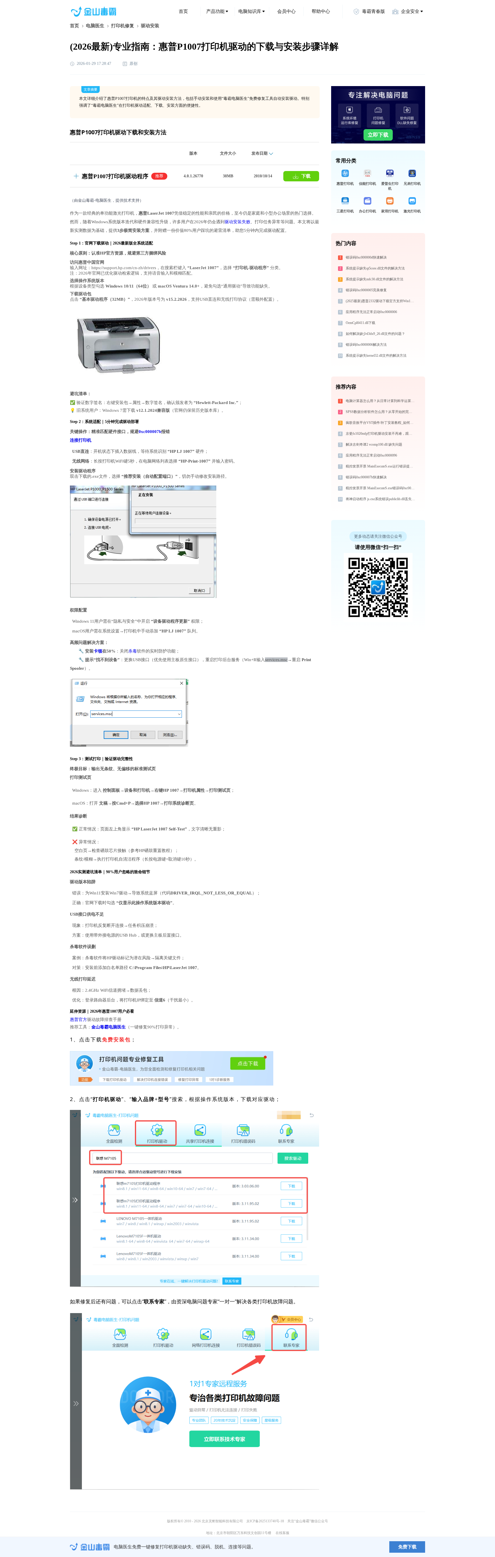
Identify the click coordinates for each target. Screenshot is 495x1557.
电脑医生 (95, 25)
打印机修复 (122, 25)
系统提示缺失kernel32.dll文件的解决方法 (376, 356)
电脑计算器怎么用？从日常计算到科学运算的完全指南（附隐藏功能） (381, 401)
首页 (183, 11)
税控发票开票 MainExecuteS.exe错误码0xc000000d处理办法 (381, 488)
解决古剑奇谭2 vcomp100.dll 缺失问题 (374, 444)
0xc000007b (150, 431)
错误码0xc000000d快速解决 (366, 257)
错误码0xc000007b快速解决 (366, 477)
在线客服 (282, 1533)
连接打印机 (80, 440)
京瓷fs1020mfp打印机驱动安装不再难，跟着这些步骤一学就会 (381, 434)
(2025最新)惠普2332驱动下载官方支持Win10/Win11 (381, 301)
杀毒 (132, 651)
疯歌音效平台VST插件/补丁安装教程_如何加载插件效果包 (381, 423)
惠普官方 (78, 1019)
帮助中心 (321, 11)
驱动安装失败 (237, 222)
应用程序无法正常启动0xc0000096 (371, 455)
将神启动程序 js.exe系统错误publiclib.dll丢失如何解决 (381, 499)
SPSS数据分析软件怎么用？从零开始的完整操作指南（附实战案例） (381, 412)
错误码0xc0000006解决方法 (366, 345)
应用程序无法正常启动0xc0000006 (371, 312)
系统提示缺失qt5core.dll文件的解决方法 (375, 268)
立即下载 (378, 135)
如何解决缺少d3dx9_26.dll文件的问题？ (375, 334)
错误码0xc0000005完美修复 (366, 290)
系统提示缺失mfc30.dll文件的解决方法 (374, 279)
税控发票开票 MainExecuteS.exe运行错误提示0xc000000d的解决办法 (381, 466)
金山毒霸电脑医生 (108, 1027)
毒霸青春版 (373, 11)
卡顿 (98, 651)
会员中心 (286, 11)
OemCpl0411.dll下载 (360, 323)
